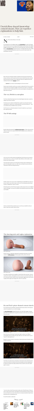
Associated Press (10, 48)
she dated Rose (22, 44)
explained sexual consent (19, 129)
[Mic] (3, 3)
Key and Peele (7, 311)
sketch (11, 311)
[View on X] (18, 121)
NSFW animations (11, 254)
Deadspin (14, 80)
